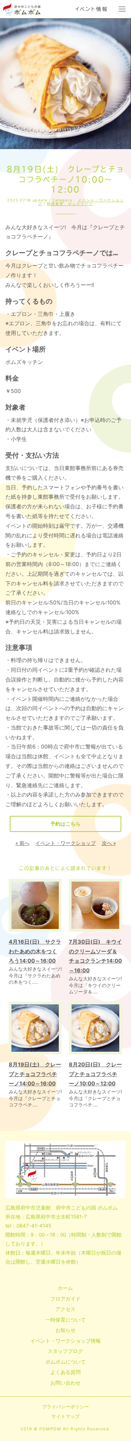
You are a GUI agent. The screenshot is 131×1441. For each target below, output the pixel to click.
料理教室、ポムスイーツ (70, 203)
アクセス (65, 1309)
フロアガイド (65, 1299)
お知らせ (65, 1330)
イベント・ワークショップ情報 (65, 1341)
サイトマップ (65, 1416)
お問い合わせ (65, 1383)
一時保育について (65, 1320)
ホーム (65, 1288)
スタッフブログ (65, 1351)
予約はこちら (65, 824)
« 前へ (22, 843)
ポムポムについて (65, 1362)
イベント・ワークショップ (65, 843)
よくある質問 (65, 1372)
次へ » (109, 843)
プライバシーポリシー (65, 1406)
